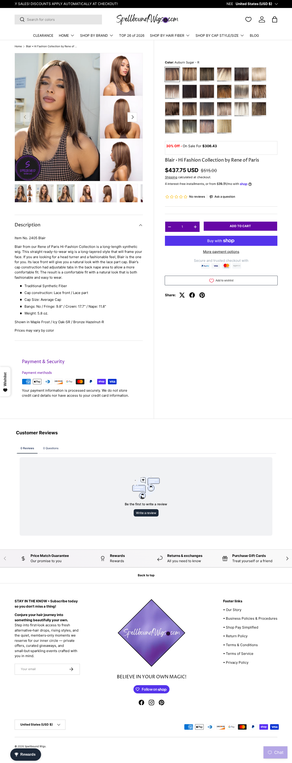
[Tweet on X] (182, 295)
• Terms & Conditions (240, 645)
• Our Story (232, 610)
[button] (275, 19)
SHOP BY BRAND (94, 35)
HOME (64, 35)
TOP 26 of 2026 (131, 35)
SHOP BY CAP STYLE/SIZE (217, 35)
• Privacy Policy (235, 662)
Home (18, 46)
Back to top (146, 575)
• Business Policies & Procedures (250, 618)
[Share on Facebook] (192, 295)
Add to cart (240, 226)
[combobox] (58, 19)
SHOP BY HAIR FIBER (167, 35)
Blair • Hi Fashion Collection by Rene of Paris (51, 46)
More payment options (221, 251)
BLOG (254, 35)
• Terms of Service (238, 653)
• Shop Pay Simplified (240, 627)
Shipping (171, 177)
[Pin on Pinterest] (202, 295)
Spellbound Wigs (35, 746)
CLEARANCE (43, 35)
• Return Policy (235, 636)
